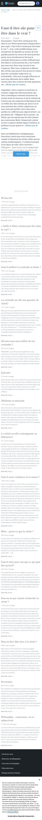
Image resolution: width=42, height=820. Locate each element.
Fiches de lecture (7, 768)
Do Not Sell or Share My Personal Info (21, 816)
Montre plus (21, 154)
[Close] (39, 779)
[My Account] (37, 3)
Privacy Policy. (13, 812)
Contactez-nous (7, 754)
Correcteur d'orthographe (10, 763)
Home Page (5, 10)
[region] (21, 798)
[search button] (33, 3)
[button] (3, 3)
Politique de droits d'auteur (11, 773)
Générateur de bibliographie (11, 759)
